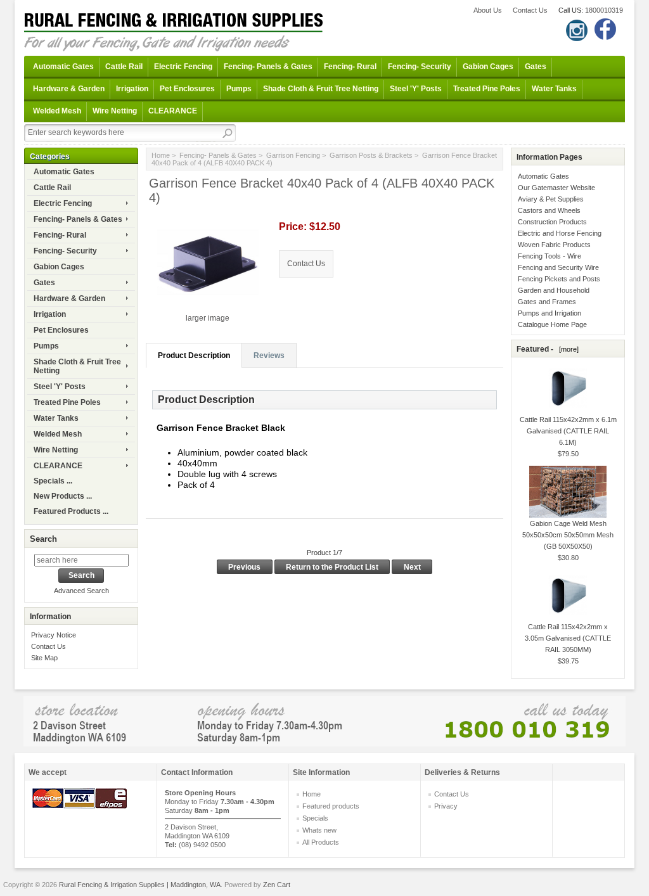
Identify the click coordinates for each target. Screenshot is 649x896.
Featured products (330, 806)
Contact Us (530, 10)
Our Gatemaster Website (556, 187)
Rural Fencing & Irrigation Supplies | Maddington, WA (140, 884)
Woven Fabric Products (554, 244)
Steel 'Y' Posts (416, 88)
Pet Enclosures (187, 88)
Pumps (239, 88)
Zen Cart (276, 884)
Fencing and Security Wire (558, 267)
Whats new (319, 830)
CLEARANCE (172, 110)
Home (160, 155)
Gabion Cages (488, 66)
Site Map (44, 658)
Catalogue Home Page (552, 324)
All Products (320, 842)
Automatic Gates (63, 66)
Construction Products (552, 222)
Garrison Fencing (293, 155)
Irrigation (132, 88)
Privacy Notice (53, 635)
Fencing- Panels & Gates (268, 66)
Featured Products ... (71, 511)
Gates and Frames (547, 301)
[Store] (324, 720)
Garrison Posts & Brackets (371, 155)
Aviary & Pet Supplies (551, 199)
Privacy (446, 806)
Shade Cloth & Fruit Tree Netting (320, 88)
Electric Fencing (183, 66)
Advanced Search (81, 590)
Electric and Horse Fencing (559, 233)
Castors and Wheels (549, 210)
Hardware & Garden (69, 88)
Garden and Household (553, 290)
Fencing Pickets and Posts (559, 279)
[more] (567, 349)
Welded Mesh (57, 110)
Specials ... (53, 481)
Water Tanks (554, 88)
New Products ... (63, 496)
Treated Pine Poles (486, 88)
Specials (315, 818)
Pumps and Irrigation (549, 313)
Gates (535, 66)
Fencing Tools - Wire (549, 256)
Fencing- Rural (350, 66)
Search (43, 539)
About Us (487, 10)
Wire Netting (115, 110)
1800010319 (604, 10)
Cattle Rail (124, 66)
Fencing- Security (419, 66)
